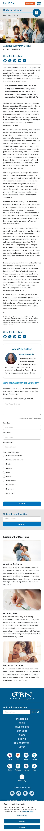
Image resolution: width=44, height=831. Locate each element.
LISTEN (22, 746)
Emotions (9, 477)
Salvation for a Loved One (15, 460)
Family (8, 472)
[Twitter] (9, 60)
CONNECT (22, 730)
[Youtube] (12, 793)
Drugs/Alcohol (11, 481)
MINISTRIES (22, 719)
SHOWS (22, 739)
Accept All (22, 827)
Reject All (22, 821)
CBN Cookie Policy (27, 811)
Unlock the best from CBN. (15, 514)
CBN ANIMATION (22, 743)
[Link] (24, 60)
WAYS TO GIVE (22, 726)
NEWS (22, 734)
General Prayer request (14, 456)
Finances (9, 468)
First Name (7, 423)
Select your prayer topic (11, 452)
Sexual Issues (10, 485)
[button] (38, 3)
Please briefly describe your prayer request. (17, 399)
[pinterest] (14, 60)
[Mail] (19, 60)
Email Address (8, 443)
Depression (10, 489)
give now (30, 3)
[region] (22, 816)
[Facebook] (5, 60)
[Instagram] (25, 793)
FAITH (22, 723)
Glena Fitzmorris (11, 49)
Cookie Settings (22, 816)
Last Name (7, 433)
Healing (8, 464)
